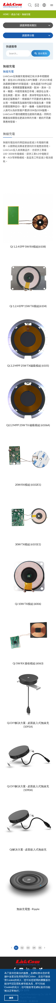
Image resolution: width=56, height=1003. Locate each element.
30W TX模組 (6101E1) (28, 544)
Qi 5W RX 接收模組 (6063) (28, 663)
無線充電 (26, 14)
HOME (6, 14)
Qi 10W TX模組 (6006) (28, 603)
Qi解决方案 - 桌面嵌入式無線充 (28, 849)
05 (40, 947)
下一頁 (44, 947)
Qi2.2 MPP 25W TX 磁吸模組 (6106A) (28, 425)
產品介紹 (15, 14)
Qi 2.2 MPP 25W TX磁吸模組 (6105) (28, 365)
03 (28, 947)
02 (22, 947)
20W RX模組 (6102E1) (28, 484)
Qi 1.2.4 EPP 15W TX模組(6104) (28, 306)
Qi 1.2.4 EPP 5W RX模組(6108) (28, 246)
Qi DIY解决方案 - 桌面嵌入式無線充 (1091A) (28, 724)
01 (16, 947)
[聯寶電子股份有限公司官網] (12, 5)
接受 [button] (11, 998)
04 (34, 947)
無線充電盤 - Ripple (28, 909)
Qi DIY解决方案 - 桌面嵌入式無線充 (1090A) (28, 788)
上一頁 (11, 947)
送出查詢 (42, 53)
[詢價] (37, 5)
